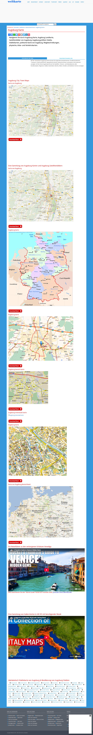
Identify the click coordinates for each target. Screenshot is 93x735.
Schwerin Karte (53, 700)
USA (70, 2)
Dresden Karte (74, 700)
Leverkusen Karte (18, 690)
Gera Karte (55, 683)
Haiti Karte (19, 721)
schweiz (41, 2)
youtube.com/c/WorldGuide (62, 592)
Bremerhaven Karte (59, 688)
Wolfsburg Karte (49, 695)
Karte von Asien (50, 711)
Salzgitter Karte (38, 695)
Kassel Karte (56, 691)
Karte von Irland (40, 719)
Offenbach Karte (75, 691)
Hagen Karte (27, 697)
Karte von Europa (31, 711)
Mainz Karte (50, 686)
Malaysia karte (51, 719)
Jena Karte (27, 702)
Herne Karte (65, 691)
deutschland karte (30, 27)
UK (73, 2)
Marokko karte (51, 723)
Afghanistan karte (52, 721)
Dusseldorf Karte (35, 698)
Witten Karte (17, 693)
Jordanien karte (60, 721)
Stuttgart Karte (27, 693)
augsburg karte (40, 27)
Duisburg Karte (22, 691)
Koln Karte (68, 684)
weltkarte (22, 27)
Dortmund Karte (24, 698)
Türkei (82, 2)
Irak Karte (50, 717)
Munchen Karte (71, 695)
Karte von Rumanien (32, 725)
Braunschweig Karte (16, 697)
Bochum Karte (22, 686)
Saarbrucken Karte (41, 700)
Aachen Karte (23, 683)
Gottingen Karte (60, 698)
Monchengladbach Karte (32, 690)
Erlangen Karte (32, 691)
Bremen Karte (76, 690)
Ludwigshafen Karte (50, 697)
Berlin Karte (59, 684)
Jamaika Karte (11, 725)
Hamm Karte (32, 686)
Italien (59, 2)
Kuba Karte (19, 717)
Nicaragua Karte (12, 723)
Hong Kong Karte (52, 715)
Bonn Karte (81, 695)
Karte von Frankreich (32, 717)
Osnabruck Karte (28, 684)
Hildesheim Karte (64, 683)
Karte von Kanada (21, 715)
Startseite (16, 27)
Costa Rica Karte (12, 721)
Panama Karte (20, 723)
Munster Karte (45, 690)
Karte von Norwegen (32, 723)
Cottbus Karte (52, 693)
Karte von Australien (12, 719)
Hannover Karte (64, 700)
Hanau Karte (41, 686)
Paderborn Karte (29, 700)
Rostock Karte (25, 688)
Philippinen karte (59, 719)
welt (28, 2)
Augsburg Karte (47, 688)
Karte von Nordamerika (12, 711)
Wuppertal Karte (56, 690)
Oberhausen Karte (57, 702)
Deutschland (34, 2)
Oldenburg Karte (18, 700)
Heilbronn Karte (71, 698)
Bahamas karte (11, 715)
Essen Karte (14, 683)
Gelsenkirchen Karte (47, 698)
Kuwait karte (58, 723)
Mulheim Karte (18, 684)
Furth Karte (62, 693)
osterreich (47, 2)
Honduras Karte (19, 725)
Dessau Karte (45, 683)
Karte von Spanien (32, 721)
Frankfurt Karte (78, 684)
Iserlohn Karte (71, 693)
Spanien (65, 2)
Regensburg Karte (75, 697)
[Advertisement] (46, 13)
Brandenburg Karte (34, 683)
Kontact (68, 711)
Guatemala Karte (12, 717)
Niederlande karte (39, 715)
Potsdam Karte (71, 686)
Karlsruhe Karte (36, 702)
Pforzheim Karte (27, 695)
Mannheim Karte (60, 686)
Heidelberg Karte (37, 697)
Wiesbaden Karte (79, 702)
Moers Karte (17, 695)
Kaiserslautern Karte (44, 691)
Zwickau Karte (66, 690)
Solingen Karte (69, 702)
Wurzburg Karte (49, 684)
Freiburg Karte (17, 702)
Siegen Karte (39, 684)
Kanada (77, 2)
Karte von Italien (31, 719)
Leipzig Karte (11, 691)
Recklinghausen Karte (13, 688)
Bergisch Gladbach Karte (40, 693)
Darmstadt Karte (71, 688)
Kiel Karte (74, 683)
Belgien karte (31, 715)
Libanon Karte (57, 717)
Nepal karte (59, 725)
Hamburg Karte (61, 695)
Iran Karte (59, 715)
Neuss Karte (46, 702)
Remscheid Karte (12, 698)
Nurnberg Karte (36, 688)
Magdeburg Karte (62, 697)
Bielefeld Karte (12, 686)
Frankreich (54, 2)
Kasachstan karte (52, 725)
